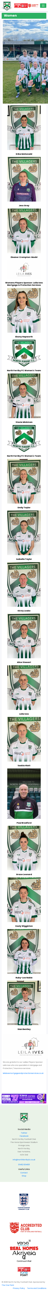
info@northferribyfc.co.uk (24, 1159)
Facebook (24, 1136)
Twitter (24, 1133)
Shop (24, 1176)
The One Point (8, 1285)
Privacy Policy (19, 1288)
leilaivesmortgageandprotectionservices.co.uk (23, 1073)
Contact (24, 1172)
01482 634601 (24, 1164)
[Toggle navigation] (43, 5)
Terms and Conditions (36, 1288)
